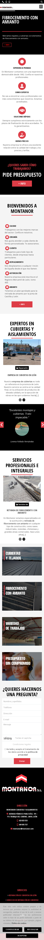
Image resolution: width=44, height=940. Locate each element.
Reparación (23, 368)
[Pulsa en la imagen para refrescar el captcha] (8, 738)
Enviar (22, 761)
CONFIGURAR (12, 929)
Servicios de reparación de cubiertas (22, 900)
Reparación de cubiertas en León (22, 895)
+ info (22, 183)
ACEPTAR (22, 936)
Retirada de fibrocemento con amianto (22, 511)
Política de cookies (19, 923)
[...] (37, 395)
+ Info (6, 45)
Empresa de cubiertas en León (22, 375)
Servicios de (23, 504)
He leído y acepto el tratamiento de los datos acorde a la (22, 752)
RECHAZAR (32, 929)
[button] (1, 426)
